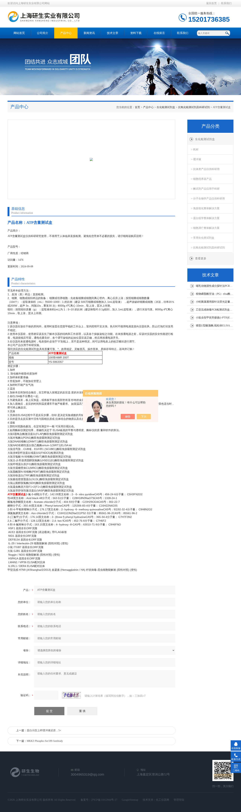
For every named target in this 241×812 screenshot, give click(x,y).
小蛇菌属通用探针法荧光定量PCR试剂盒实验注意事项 (214, 301)
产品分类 (210, 126)
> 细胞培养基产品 (201, 179)
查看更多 (200, 258)
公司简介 (42, 33)
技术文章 (112, 33)
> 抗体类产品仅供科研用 (205, 169)
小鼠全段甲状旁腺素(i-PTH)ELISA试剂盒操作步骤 (214, 317)
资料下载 (136, 33)
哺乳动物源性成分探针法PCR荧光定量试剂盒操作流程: (214, 286)
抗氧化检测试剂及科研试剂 (194, 107)
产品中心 (66, 33)
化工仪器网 (162, 799)
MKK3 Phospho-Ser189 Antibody (45, 741)
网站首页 (19, 33)
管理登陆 (179, 799)
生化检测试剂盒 (166, 107)
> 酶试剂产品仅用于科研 (205, 188)
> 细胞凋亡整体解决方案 (205, 228)
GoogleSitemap (130, 799)
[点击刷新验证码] (71, 695)
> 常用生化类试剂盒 (202, 237)
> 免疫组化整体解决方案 (205, 208)
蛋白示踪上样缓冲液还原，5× (44, 730)
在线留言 (159, 33)
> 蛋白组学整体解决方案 (205, 218)
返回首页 (211, 3)
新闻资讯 (89, 33)
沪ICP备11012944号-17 (104, 799)
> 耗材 (194, 149)
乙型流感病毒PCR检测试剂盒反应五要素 (214, 309)
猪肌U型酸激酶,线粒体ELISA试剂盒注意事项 (214, 325)
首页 (137, 107)
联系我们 (226, 3)
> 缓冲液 (196, 159)
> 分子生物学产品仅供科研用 (208, 198)
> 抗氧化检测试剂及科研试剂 (208, 247)
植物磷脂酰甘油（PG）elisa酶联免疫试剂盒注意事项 (214, 293)
